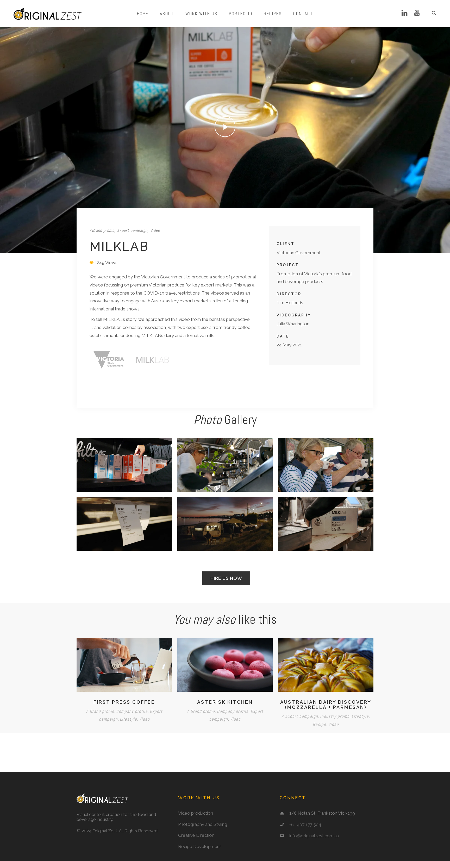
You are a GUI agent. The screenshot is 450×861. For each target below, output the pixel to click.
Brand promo (103, 230)
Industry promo (334, 716)
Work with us (201, 13)
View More (124, 465)
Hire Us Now (226, 578)
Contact (303, 13)
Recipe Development (199, 846)
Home (142, 13)
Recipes (273, 13)
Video (155, 230)
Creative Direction (196, 835)
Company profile (132, 711)
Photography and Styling (202, 824)
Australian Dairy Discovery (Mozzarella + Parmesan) (325, 704)
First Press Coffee (124, 702)
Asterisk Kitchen (225, 702)
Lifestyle (128, 719)
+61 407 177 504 (305, 824)
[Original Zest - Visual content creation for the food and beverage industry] (48, 13)
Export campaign (132, 230)
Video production (195, 813)
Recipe (319, 724)
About (167, 13)
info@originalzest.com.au (314, 835)
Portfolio (240, 13)
